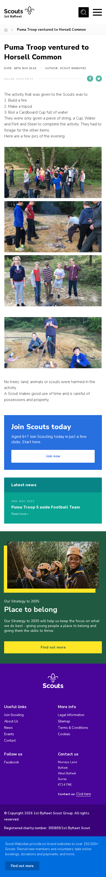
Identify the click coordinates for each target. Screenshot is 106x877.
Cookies (64, 734)
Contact (10, 740)
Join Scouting (14, 715)
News (8, 728)
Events (9, 734)
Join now (53, 456)
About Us (11, 721)
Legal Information (71, 715)
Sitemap (64, 721)
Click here (83, 794)
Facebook (11, 762)
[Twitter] (99, 78)
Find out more (53, 647)
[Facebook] (90, 78)
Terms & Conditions (73, 728)
